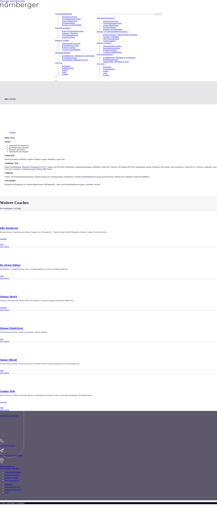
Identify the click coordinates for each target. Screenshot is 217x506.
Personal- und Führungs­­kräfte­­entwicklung (112, 31)
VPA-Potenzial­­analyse (111, 39)
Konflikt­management (110, 60)
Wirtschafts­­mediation (62, 53)
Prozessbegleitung (109, 27)
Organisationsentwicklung (112, 23)
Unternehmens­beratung (63, 14)
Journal (105, 71)
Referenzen (107, 67)
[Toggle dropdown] (70, 28)
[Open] (56, 80)
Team (105, 73)
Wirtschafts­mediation (12, 480)
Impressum (8, 484)
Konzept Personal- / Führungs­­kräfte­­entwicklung (120, 35)
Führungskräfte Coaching (112, 46)
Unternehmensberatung (105, 18)
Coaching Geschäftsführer (71, 49)
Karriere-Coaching (109, 50)
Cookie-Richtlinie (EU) (13, 490)
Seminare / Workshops (111, 37)
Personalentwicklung (12, 475)
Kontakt (65, 74)
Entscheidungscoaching (111, 48)
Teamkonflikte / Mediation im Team (75, 60)
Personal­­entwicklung (62, 28)
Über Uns (58, 63)
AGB (6, 492)
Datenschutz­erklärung (12, 487)
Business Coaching (62, 40)
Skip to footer (20, 1)
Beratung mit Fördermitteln (71, 25)
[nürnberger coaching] (19, 8)
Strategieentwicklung (110, 21)
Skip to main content (7, 1)
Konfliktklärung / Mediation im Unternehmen (119, 58)
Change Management (110, 25)
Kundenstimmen (109, 69)
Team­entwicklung (68, 37)
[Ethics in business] (28, 430)
